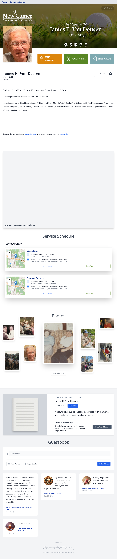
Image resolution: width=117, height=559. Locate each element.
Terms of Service (64, 549)
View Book (60, 406)
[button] (15, 256)
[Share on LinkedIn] (76, 44)
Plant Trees (89, 266)
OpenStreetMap (61, 553)
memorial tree (30, 133)
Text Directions (47, 266)
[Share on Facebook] (66, 44)
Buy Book (72, 406)
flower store (64, 133)
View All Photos (58, 373)
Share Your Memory (102, 427)
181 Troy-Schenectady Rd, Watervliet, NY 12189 (49, 261)
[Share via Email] (81, 44)
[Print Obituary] (86, 44)
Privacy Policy (52, 549)
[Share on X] (71, 44)
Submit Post (104, 464)
